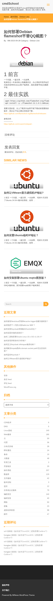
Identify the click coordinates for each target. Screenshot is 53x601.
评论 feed (8, 383)
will (5, 531)
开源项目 (7, 466)
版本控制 (7, 482)
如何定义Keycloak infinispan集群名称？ (20, 344)
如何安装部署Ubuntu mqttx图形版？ (25, 277)
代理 (5, 442)
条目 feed (8, 379)
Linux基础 (8, 430)
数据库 (6, 474)
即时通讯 (7, 450)
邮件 (5, 514)
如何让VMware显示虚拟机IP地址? (23, 192)
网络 (5, 502)
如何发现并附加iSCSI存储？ (15, 341)
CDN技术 (7, 422)
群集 (5, 506)
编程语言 (7, 494)
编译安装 (7, 498)
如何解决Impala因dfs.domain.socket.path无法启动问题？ (25, 349)
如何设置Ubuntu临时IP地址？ (21, 235)
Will (8, 41)
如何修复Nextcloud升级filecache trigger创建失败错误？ (26, 321)
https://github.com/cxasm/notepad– (18, 124)
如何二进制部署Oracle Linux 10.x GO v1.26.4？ (23, 337)
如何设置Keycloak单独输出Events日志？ (20, 329)
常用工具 (7, 462)
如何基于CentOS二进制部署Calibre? (30, 531)
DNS (6, 426)
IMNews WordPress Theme (23, 595)
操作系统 (14, 17)
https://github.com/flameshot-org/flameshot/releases (25, 113)
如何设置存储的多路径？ (14, 333)
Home (6, 17)
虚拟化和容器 (9, 510)
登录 (24, 152)
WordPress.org (10, 387)
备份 (5, 454)
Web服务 (7, 434)
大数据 (6, 458)
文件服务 (7, 478)
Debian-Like (24, 17)
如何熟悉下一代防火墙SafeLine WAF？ (19, 325)
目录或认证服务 (10, 490)
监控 (5, 486)
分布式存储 (8, 446)
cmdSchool (10, 3)
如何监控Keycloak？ (12, 355)
